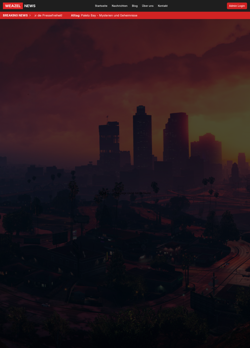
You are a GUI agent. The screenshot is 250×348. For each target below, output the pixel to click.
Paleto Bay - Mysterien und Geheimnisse (84, 15)
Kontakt (163, 5)
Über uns (148, 5)
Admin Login (237, 5)
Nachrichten (120, 5)
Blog (135, 5)
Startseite (101, 5)
